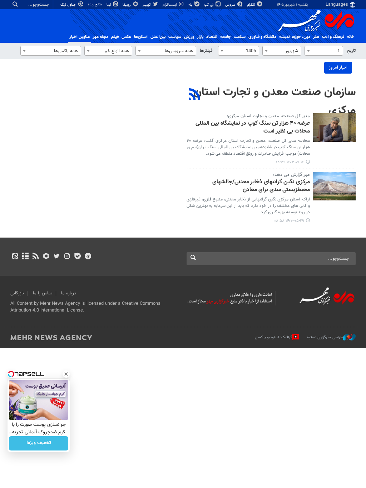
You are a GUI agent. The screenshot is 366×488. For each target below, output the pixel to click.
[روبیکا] (46, 257)
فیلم (115, 37)
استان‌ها (141, 37)
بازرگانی (17, 293)
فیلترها (206, 50)
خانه (350, 37)
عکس (126, 37)
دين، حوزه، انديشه (294, 37)
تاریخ (351, 50)
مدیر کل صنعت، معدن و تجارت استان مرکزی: (268, 116)
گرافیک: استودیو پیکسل (273, 337)
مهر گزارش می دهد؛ (291, 174)
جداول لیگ (68, 5)
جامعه (225, 37)
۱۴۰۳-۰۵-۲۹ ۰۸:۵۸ (289, 221)
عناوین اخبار (79, 37)
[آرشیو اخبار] (25, 257)
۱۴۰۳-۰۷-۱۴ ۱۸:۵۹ (290, 162)
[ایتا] (14, 257)
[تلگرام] (87, 257)
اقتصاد (211, 37)
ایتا (109, 5)
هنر (316, 37)
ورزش (189, 37)
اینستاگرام (170, 5)
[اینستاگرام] (67, 257)
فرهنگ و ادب (333, 37)
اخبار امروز (338, 67)
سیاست (174, 37)
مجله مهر (100, 37)
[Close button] (66, 374)
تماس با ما (42, 293)
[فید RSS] (35, 257)
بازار (200, 37)
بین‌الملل (157, 37)
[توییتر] (56, 257)
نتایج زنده (95, 4)
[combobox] (324, 51)
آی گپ (209, 5)
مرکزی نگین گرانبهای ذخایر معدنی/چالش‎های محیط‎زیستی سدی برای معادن (261, 186)
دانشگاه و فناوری (262, 37)
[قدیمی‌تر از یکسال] (334, 127)
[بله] (77, 257)
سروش (230, 5)
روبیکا (127, 5)
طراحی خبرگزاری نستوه (325, 337)
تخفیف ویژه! (38, 443)
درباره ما (68, 293)
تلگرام (251, 5)
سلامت (240, 37)
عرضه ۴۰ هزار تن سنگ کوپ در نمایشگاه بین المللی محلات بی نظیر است (253, 128)
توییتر (147, 5)
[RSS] (195, 95)
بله (190, 5)
